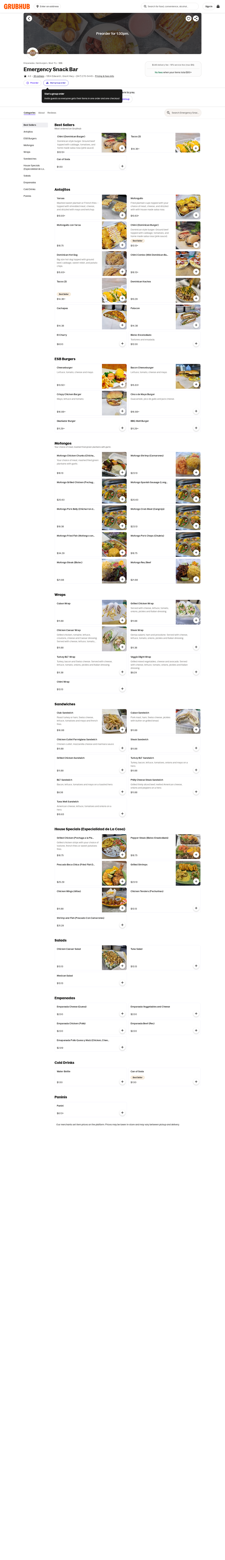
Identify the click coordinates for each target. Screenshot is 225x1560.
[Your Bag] (218, 6)
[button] (48, 6)
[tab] (35, 125)
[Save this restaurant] (189, 18)
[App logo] (17, 6)
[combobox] (170, 6)
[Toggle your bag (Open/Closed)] (218, 6)
